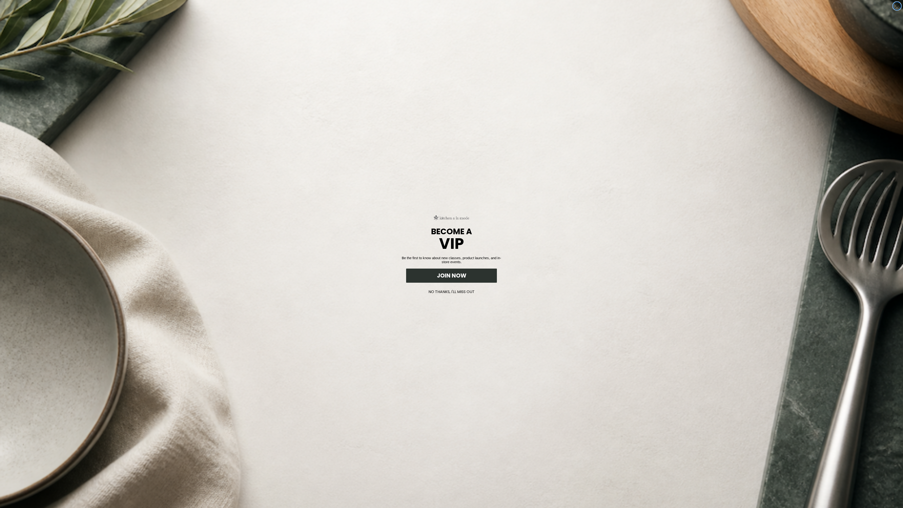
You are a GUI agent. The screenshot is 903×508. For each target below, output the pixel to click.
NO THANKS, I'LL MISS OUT (451, 291)
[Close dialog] (897, 6)
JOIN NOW (451, 275)
